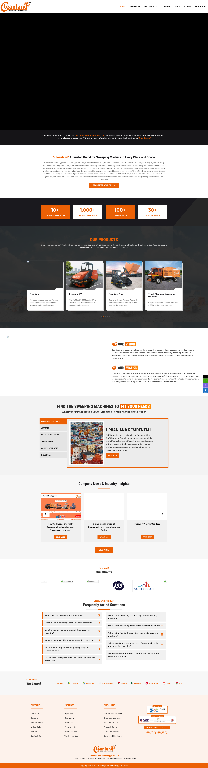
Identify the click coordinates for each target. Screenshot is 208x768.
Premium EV (36, 294)
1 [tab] (99, 317)
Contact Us (200, 7)
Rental (167, 7)
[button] (157, 727)
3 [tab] (103, 317)
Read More (63, 537)
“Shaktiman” (144, 138)
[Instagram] (155, 732)
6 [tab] (110, 317)
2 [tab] (101, 317)
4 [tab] (105, 317)
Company (133, 7)
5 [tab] (108, 317)
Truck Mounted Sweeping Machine (122, 295)
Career (187, 7)
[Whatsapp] (166, 732)
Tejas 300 (153, 294)
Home (122, 7)
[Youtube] (162, 732)
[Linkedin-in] (148, 732)
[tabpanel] (45, 287)
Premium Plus (76, 294)
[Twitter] (159, 732)
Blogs (177, 7)
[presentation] (46, 514)
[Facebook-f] (151, 732)
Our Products (150, 7)
